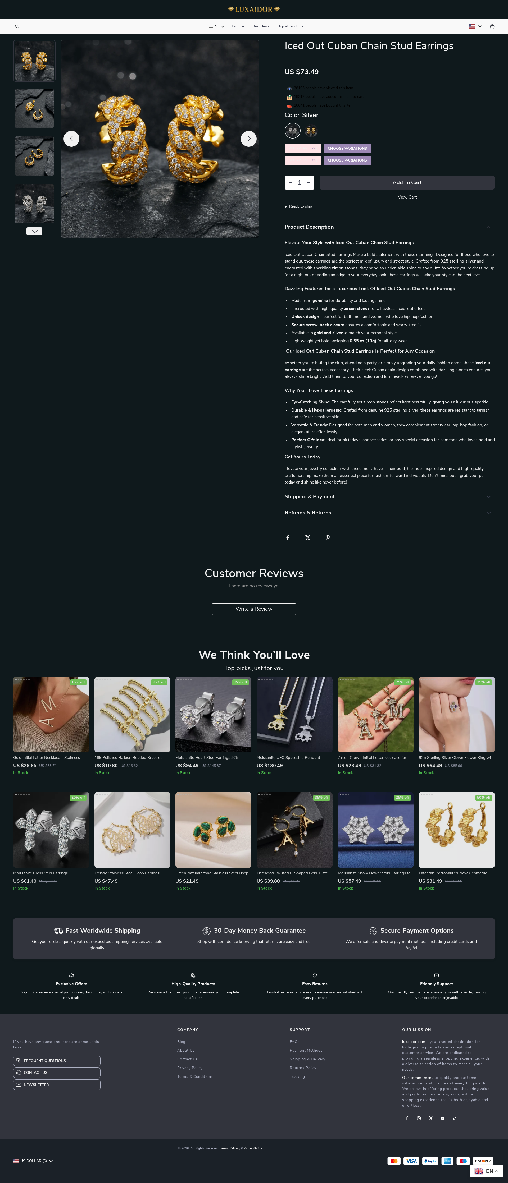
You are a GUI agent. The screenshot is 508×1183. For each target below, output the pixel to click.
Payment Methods (306, 1050)
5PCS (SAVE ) (303, 160)
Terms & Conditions (195, 1077)
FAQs (295, 1042)
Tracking (297, 1077)
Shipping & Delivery (307, 1059)
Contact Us (187, 1059)
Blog (181, 1042)
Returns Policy (303, 1068)
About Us (186, 1050)
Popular (238, 26)
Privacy (235, 1148)
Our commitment (417, 1078)
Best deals (260, 26)
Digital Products (290, 26)
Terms (224, 1148)
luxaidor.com (413, 1042)
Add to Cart (407, 182)
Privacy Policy (190, 1068)
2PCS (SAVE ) (303, 148)
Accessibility (253, 1148)
